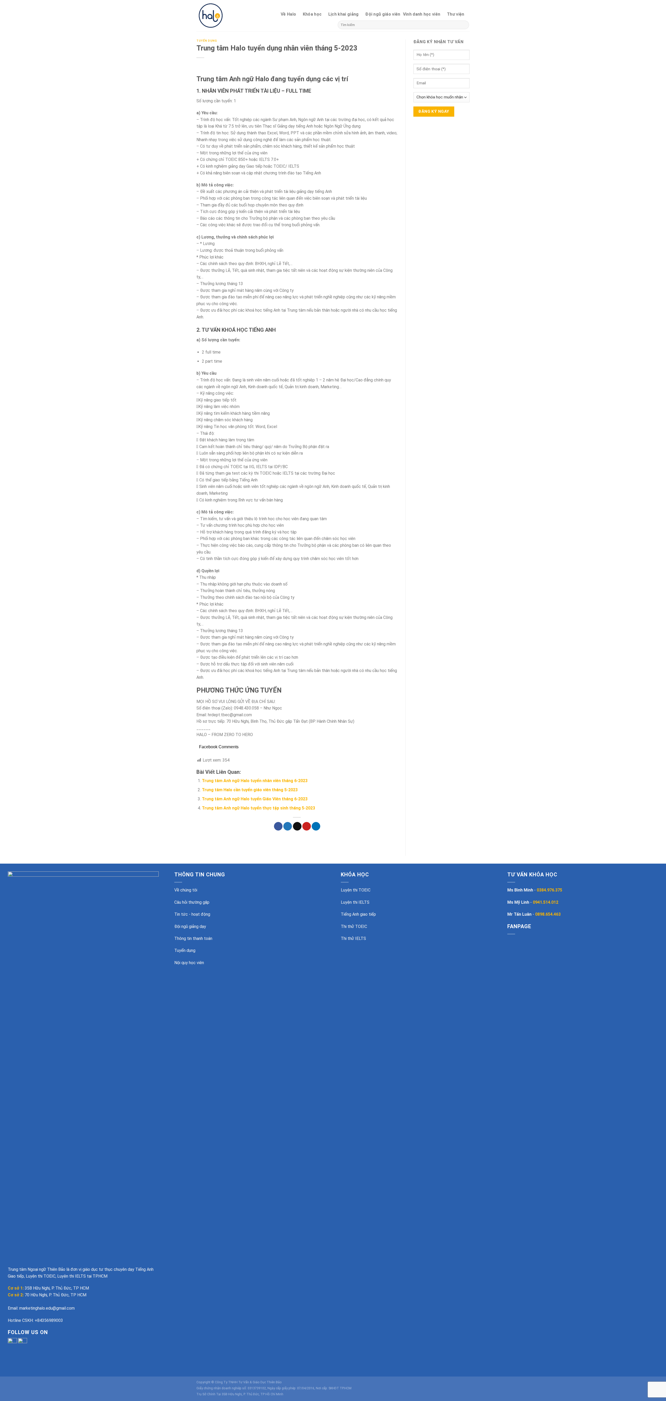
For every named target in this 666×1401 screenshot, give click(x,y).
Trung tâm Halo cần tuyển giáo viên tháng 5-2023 (250, 789)
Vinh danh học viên (421, 14)
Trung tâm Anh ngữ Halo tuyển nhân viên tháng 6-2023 (255, 780)
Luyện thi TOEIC (355, 890)
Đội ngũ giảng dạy (190, 926)
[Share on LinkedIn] (316, 826)
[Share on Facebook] (278, 826)
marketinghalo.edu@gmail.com (47, 1308)
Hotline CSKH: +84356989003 (35, 1320)
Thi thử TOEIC (354, 926)
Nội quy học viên (189, 962)
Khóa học (312, 14)
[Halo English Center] (219, 16)
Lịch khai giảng (343, 14)
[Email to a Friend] (297, 826)
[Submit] (464, 25)
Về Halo (288, 14)
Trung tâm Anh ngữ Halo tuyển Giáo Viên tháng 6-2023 (255, 798)
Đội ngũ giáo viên (382, 14)
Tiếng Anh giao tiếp (358, 914)
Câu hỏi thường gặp (191, 902)
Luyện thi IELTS (355, 902)
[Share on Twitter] (287, 826)
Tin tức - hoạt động (192, 914)
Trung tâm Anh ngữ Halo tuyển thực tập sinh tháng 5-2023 (258, 808)
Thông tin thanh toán (193, 938)
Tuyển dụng (206, 40)
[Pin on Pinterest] (306, 826)
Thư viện (455, 14)
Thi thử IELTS (353, 938)
